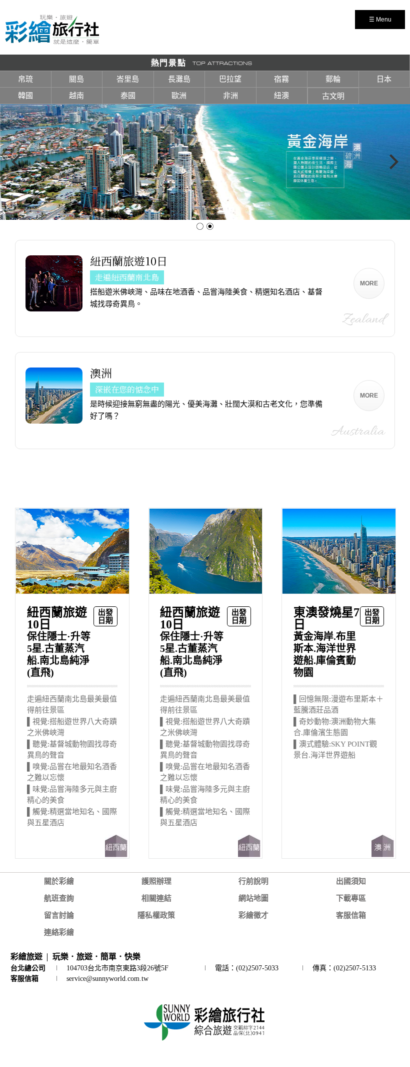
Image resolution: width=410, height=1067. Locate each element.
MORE (369, 283)
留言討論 (59, 915)
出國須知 (351, 881)
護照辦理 (157, 881)
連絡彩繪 (59, 932)
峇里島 (127, 79)
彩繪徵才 (253, 915)
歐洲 (179, 96)
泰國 (128, 96)
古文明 (333, 96)
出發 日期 (105, 616)
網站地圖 (253, 898)
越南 (76, 96)
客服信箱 (351, 915)
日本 (384, 79)
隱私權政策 (156, 915)
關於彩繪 (59, 881)
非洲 (230, 96)
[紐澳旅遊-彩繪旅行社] (52, 42)
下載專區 (351, 898)
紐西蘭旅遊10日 (129, 260)
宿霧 (281, 79)
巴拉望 (230, 79)
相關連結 (157, 898)
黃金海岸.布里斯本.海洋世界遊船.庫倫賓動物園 (327, 642)
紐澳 (281, 96)
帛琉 (25, 79)
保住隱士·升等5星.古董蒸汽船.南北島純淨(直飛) (58, 642)
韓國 (25, 96)
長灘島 (179, 79)
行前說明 (253, 881)
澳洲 (101, 373)
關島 (76, 79)
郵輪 (333, 79)
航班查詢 (59, 898)
